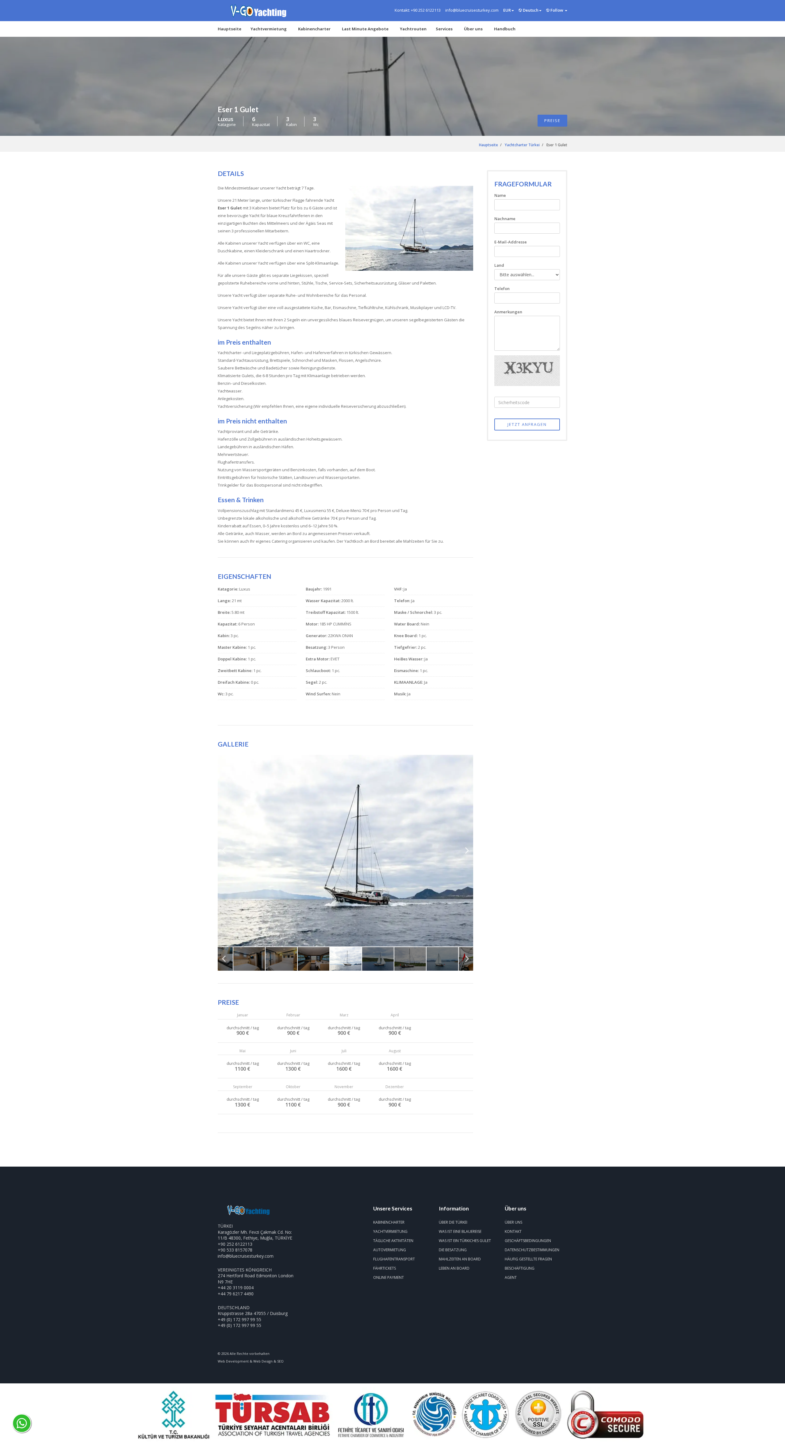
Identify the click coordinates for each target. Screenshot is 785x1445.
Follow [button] (557, 10)
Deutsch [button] (530, 10)
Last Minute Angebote (365, 29)
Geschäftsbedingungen (528, 1240)
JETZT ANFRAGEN (527, 424)
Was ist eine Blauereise (460, 1231)
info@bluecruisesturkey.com (246, 1256)
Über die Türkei (453, 1222)
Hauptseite (229, 29)
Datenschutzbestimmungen (532, 1249)
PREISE (552, 120)
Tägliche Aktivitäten (393, 1240)
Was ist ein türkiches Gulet (465, 1240)
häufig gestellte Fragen (528, 1259)
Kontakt (513, 1231)
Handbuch (504, 29)
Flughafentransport (394, 1259)
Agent (511, 1277)
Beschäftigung (519, 1268)
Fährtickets (384, 1268)
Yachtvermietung (269, 29)
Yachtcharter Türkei (522, 144)
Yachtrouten (413, 29)
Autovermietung (389, 1249)
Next (467, 853)
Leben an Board (454, 1268)
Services (444, 29)
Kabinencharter (314, 29)
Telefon (502, 288)
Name (500, 195)
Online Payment (388, 1277)
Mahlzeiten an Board (460, 1259)
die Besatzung (453, 1249)
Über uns (473, 29)
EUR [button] (507, 10)
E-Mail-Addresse (510, 242)
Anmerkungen (508, 312)
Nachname (504, 218)
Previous (224, 853)
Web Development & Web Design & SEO (251, 1361)
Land (499, 265)
